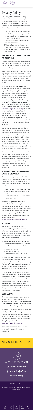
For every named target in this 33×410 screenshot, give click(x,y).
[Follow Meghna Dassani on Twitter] (11, 371)
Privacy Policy (11, 13)
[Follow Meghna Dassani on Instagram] (22, 371)
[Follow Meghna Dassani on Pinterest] (16, 371)
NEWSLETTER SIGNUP (16, 342)
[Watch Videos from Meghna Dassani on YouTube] (13, 371)
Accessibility (5, 387)
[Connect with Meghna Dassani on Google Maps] (19, 371)
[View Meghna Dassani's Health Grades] (25, 371)
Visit (16, 376)
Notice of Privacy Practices (23, 387)
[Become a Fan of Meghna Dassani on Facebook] (8, 371)
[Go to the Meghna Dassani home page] (9, 3)
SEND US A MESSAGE (17, 367)
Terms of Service (16, 389)
